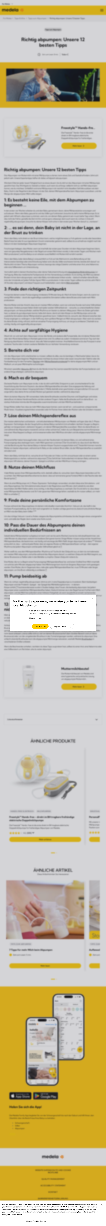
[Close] (102, 1205)
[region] (53, 1213)
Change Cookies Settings (36, 1221)
